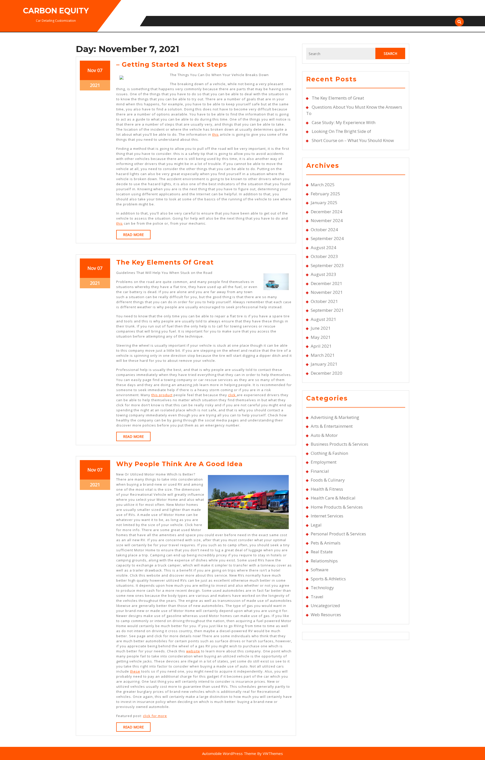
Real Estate (322, 552)
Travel (317, 597)
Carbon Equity (56, 10)
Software (319, 570)
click (232, 395)
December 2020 (326, 373)
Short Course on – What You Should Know (353, 140)
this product (162, 395)
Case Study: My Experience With (343, 122)
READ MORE (137, 235)
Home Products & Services (337, 507)
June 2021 (321, 328)
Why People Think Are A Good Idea (179, 464)
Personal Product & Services (338, 534)
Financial (320, 471)
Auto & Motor (324, 435)
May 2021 (321, 337)
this (215, 134)
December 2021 (326, 283)
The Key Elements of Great (165, 262)
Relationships (324, 561)
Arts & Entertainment (332, 426)
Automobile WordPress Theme (229, 753)
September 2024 (327, 238)
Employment (323, 462)
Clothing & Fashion (329, 453)
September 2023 (327, 265)
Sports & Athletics (328, 579)
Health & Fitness (327, 489)
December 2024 (326, 212)
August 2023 (323, 274)
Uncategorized (325, 605)
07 (99, 70)
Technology (322, 587)
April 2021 (321, 346)
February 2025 (325, 194)
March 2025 (323, 184)
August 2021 (323, 319)
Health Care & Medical (333, 498)
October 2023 (324, 256)
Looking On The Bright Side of (341, 131)
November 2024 (327, 220)
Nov (91, 70)
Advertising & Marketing (335, 417)
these (135, 671)
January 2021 (324, 364)
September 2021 (327, 310)
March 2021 (323, 355)
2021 (95, 85)
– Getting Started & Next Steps (171, 64)
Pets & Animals (326, 543)
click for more (155, 716)
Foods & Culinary (328, 480)
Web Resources (326, 615)
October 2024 (324, 229)
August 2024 (323, 247)
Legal (316, 525)
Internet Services (327, 516)
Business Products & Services (339, 444)
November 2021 (327, 292)
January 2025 (324, 202)
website (193, 651)
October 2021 (324, 301)
